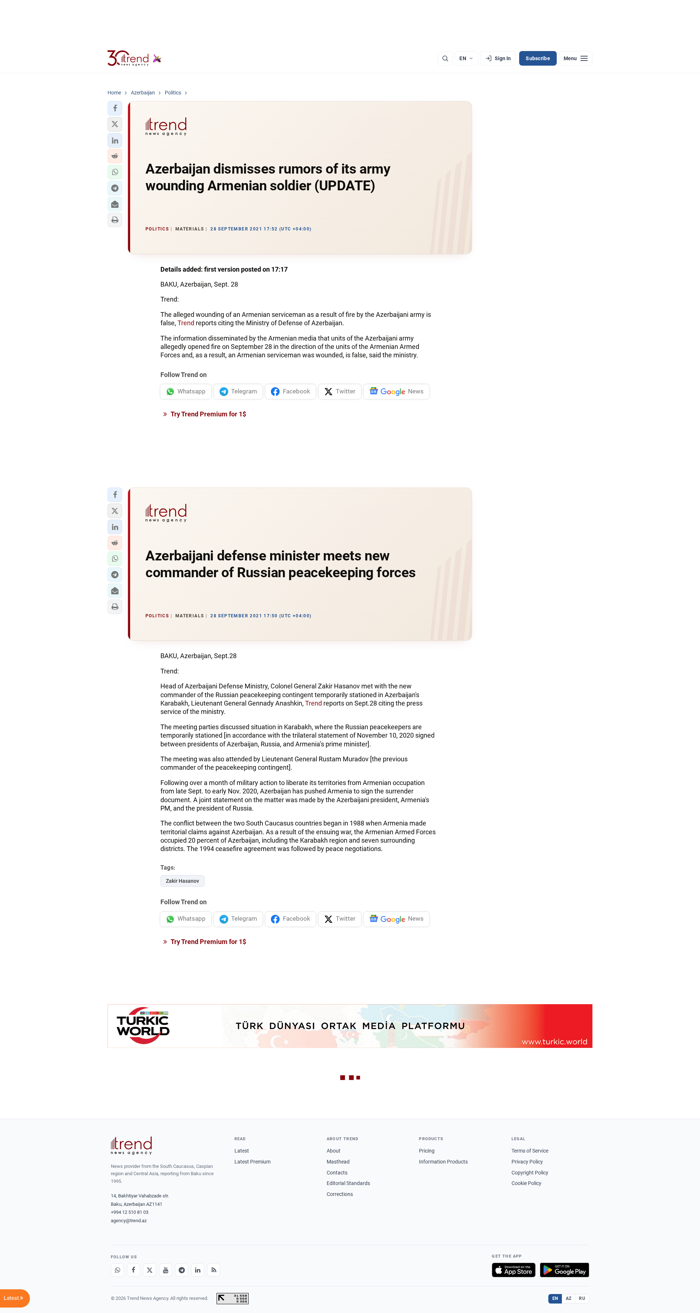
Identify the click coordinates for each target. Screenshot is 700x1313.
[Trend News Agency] (131, 1146)
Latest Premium (252, 1162)
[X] (149, 1270)
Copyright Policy (530, 1173)
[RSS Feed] (213, 1270)
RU (582, 1298)
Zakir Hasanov (182, 881)
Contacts (337, 1173)
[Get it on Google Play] (564, 1270)
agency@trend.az (129, 1220)
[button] (115, 108)
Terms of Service (530, 1151)
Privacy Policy (527, 1162)
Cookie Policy (526, 1183)
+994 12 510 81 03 (129, 1212)
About (334, 1151)
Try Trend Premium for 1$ (208, 414)
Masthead (338, 1162)
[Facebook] (133, 1270)
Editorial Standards (348, 1183)
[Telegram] (181, 1270)
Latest (241, 1151)
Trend (187, 323)
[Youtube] (165, 1270)
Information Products (443, 1162)
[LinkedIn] (197, 1270)
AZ (569, 1298)
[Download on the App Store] (514, 1270)
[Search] (445, 58)
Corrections (340, 1194)
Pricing (427, 1151)
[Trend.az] (135, 58)
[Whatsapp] (117, 1270)
